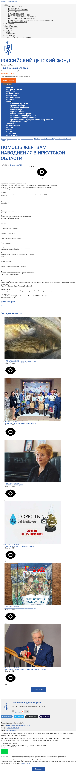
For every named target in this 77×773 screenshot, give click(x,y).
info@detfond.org (11, 730)
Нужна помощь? (11, 27)
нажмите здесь (25, 763)
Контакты (10, 100)
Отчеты (8, 25)
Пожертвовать (8, 80)
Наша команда (14, 11)
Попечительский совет (18, 10)
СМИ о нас (9, 30)
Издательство (10, 35)
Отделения (10, 92)
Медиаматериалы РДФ (17, 22)
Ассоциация (10, 34)
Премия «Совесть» (14, 98)
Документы (9, 23)
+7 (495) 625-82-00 (13, 728)
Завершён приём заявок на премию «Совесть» (19, 546)
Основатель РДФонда (19, 104)
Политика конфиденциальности (22, 17)
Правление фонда (15, 8)
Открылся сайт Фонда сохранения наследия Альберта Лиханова (25, 669)
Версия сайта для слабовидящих (19, 37)
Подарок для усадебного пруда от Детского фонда (21, 362)
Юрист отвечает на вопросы (14, 485)
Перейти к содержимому (9, 1)
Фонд (7, 5)
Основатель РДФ (15, 6)
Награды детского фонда (19, 15)
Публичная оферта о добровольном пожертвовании (30, 20)
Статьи (7, 32)
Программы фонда (14, 90)
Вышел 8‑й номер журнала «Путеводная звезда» (20, 608)
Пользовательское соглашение (21, 18)
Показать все (38, 689)
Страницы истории (16, 13)
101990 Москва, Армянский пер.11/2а (18, 725)
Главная (9, 88)
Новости (8, 28)
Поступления (11, 96)
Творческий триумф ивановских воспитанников (20, 423)
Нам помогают (12, 94)
